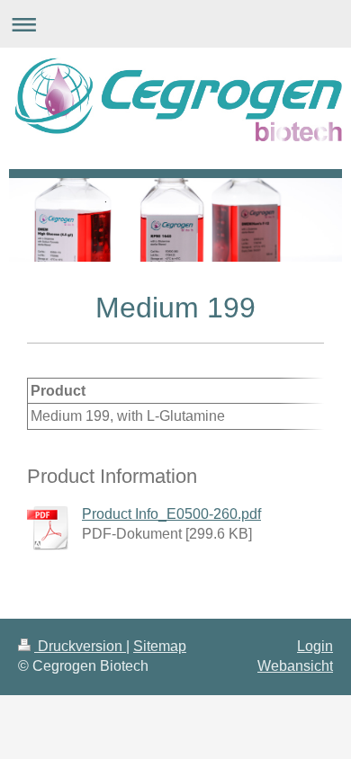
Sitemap (159, 646)
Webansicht (295, 666)
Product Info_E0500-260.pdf (171, 514)
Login (315, 646)
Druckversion (80, 646)
